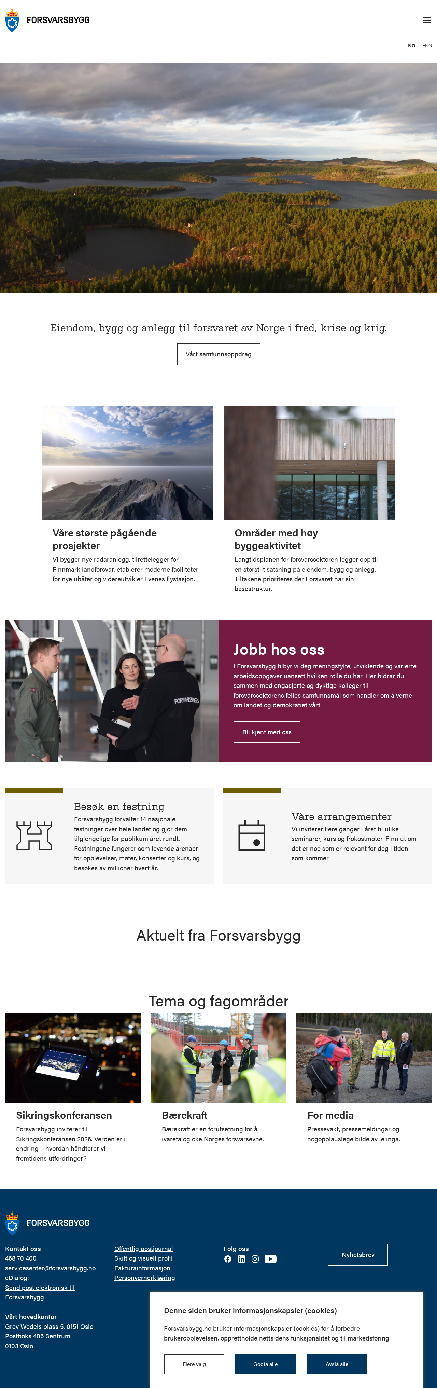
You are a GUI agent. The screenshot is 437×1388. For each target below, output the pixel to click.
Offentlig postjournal (143, 1248)
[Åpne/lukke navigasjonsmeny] (426, 20)
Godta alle (265, 1364)
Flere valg (194, 1364)
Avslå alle (337, 1364)
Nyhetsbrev (358, 1254)
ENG (427, 45)
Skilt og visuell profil (143, 1258)
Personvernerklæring (144, 1277)
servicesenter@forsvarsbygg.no (50, 1268)
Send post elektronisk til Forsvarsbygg (40, 1292)
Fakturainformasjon (142, 1268)
